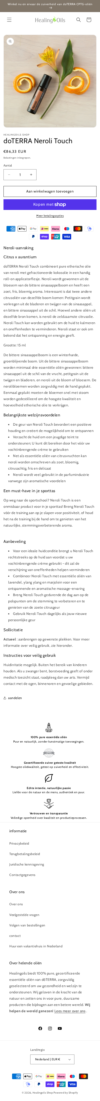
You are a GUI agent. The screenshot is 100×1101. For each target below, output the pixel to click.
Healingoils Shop (43, 1092)
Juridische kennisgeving (26, 864)
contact (15, 936)
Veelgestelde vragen (24, 915)
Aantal (7, 165)
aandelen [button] (15, 698)
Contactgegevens (22, 875)
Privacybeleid (19, 843)
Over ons (16, 904)
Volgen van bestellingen (27, 925)
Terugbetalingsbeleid (24, 854)
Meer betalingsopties (50, 215)
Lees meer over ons (70, 1011)
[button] (9, 20)
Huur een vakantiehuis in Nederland (36, 946)
